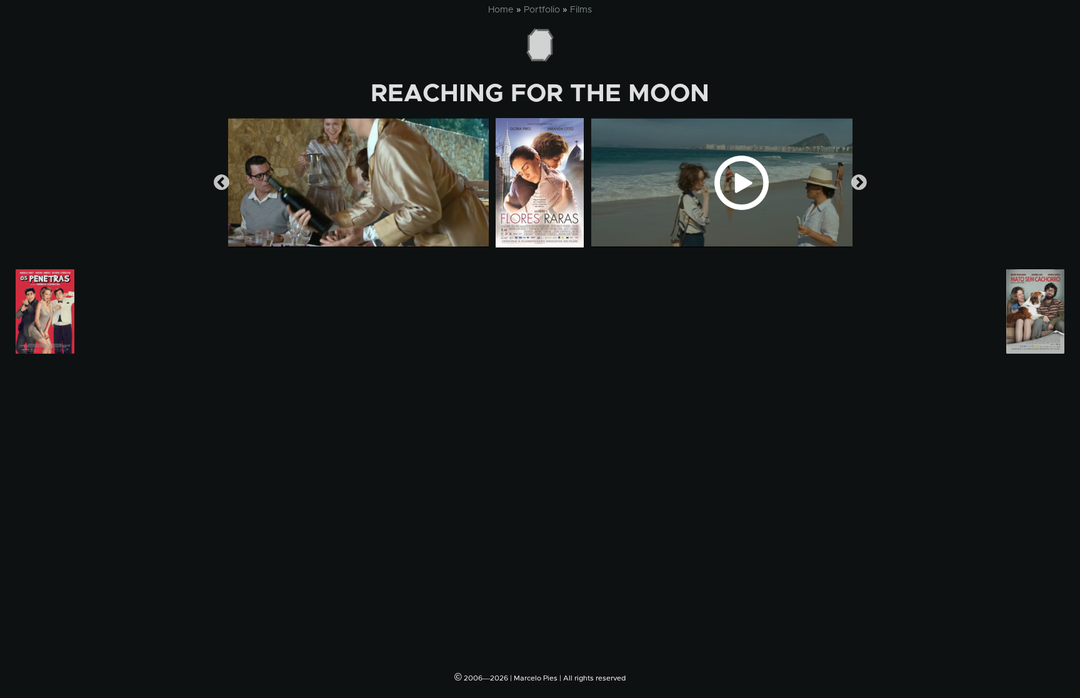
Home (501, 10)
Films (581, 10)
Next (859, 183)
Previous (221, 183)
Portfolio (542, 10)
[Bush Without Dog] (1035, 311)
